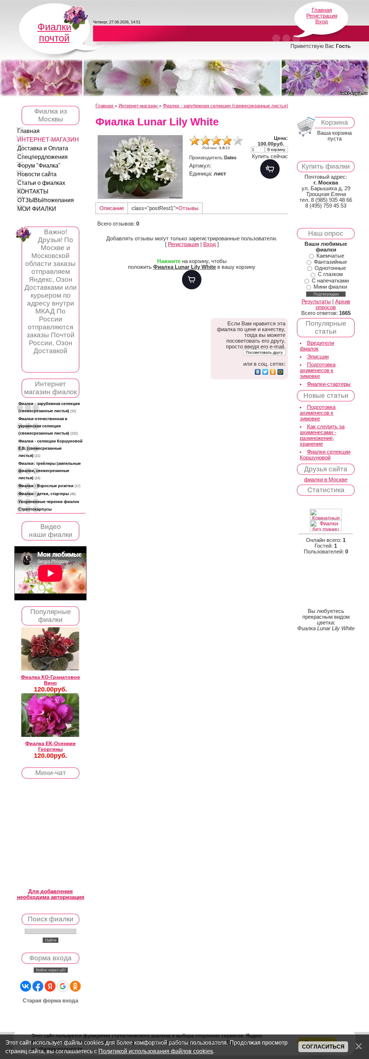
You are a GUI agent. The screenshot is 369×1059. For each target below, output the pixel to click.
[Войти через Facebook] (37, 986)
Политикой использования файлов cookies (155, 1051)
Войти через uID (51, 970)
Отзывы (188, 208)
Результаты (316, 301)
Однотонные (330, 268)
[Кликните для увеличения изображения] (140, 167)
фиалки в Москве (325, 479)
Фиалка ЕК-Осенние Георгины (50, 746)
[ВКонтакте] (258, 372)
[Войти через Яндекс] (50, 986)
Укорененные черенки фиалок (48, 501)
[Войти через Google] (62, 986)
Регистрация (321, 16)
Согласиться (323, 1047)
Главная (322, 10)
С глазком (330, 274)
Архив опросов (333, 304)
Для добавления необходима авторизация (50, 894)
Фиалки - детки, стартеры (47, 493)
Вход (321, 22)
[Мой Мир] (280, 372)
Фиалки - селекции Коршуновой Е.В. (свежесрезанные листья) (50, 448)
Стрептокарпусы (35, 509)
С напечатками (330, 281)
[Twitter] (265, 372)
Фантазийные (330, 262)
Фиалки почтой (54, 33)
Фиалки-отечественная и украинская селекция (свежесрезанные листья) (48, 426)
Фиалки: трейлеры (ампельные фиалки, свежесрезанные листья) (49, 470)
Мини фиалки (330, 287)
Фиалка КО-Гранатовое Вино (50, 680)
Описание (111, 208)
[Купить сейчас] (270, 169)
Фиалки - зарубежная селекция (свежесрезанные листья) (49, 407)
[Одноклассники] (273, 372)
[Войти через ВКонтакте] (25, 986)
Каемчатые (330, 256)
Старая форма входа (50, 1001)
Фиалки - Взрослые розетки (49, 486)
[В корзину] (191, 279)
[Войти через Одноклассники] (75, 986)
